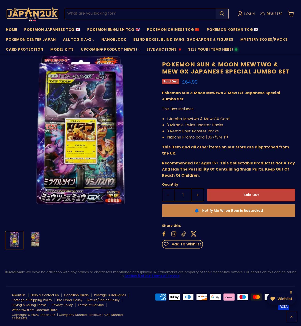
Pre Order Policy (69, 300)
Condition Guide (76, 295)
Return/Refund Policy (103, 300)
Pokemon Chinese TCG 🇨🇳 (173, 29)
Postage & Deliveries (110, 295)
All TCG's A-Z (77, 39)
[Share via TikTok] (183, 233)
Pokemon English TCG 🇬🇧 (113, 29)
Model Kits (62, 49)
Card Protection (24, 49)
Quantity (170, 184)
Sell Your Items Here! (210, 50)
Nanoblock (114, 39)
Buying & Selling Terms (29, 305)
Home (11, 29)
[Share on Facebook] (163, 233)
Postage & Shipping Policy (32, 300)
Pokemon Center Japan (31, 39)
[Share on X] (193, 233)
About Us (19, 295)
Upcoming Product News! (109, 49)
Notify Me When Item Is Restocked (232, 210)
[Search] (222, 13)
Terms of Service (91, 305)
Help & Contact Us (45, 295)
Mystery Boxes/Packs (264, 39)
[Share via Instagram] (173, 233)
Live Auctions (162, 50)
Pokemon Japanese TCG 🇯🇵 (52, 29)
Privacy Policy (62, 305)
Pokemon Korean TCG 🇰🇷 (233, 29)
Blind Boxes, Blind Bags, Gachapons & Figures (183, 39)
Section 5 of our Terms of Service (152, 275)
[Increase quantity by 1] (198, 195)
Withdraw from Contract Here (34, 310)
